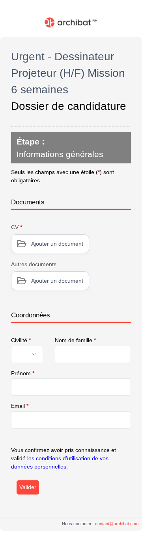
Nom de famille (75, 340)
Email (19, 406)
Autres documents (33, 264)
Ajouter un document (57, 244)
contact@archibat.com (116, 523)
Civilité (21, 340)
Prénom (22, 373)
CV (16, 227)
